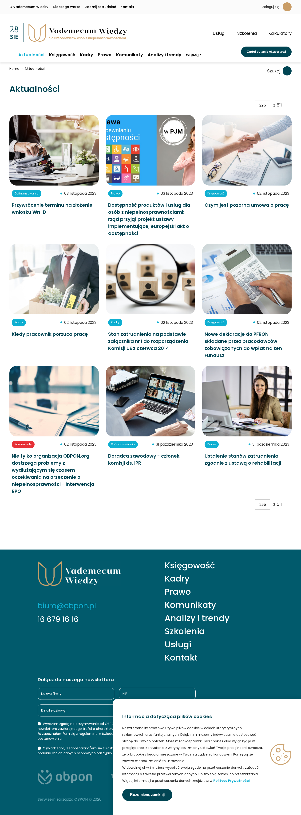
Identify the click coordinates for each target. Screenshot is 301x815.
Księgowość (62, 55)
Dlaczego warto (66, 6)
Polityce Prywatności (231, 780)
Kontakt (127, 6)
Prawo (104, 55)
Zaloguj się (270, 6)
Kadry (86, 55)
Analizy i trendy (164, 55)
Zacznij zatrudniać (100, 6)
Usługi (178, 644)
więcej (192, 54)
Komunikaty (129, 55)
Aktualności (31, 55)
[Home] (11, 54)
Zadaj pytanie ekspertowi (266, 52)
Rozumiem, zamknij (147, 795)
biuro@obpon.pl (67, 605)
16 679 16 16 (58, 619)
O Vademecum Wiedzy (28, 6)
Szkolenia (185, 631)
